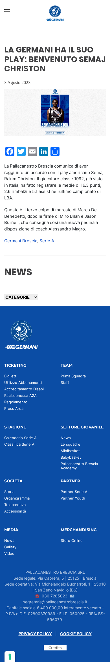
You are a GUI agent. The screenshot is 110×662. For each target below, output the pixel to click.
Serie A (46, 240)
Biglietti (10, 376)
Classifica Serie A (19, 444)
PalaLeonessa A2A (20, 395)
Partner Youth (73, 498)
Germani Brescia (20, 240)
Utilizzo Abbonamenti (23, 382)
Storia (9, 491)
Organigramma (17, 498)
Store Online (72, 540)
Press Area (13, 408)
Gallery (10, 547)
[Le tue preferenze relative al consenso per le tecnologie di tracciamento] (10, 656)
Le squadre (70, 444)
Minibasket (70, 450)
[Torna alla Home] (55, 11)
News (66, 438)
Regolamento (15, 402)
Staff (65, 382)
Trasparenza (15, 504)
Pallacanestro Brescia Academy (79, 465)
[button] (7, 11)
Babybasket (71, 457)
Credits (55, 647)
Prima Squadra (73, 376)
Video (9, 553)
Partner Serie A (74, 491)
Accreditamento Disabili (24, 389)
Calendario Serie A (20, 438)
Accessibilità (15, 511)
